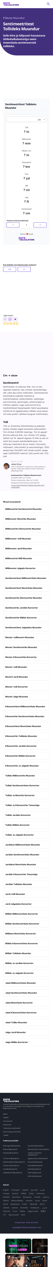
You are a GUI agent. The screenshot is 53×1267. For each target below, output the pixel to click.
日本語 (23, 1193)
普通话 (43, 1211)
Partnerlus (7, 1125)
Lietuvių (46, 1197)
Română (6, 1197)
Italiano (6, 1201)
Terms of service (32, 1222)
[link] (9, 1257)
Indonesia (41, 1193)
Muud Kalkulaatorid (35, 1162)
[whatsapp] (10, 319)
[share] (44, 1256)
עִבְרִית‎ (15, 1211)
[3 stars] (10, 323)
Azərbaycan (34, 1208)
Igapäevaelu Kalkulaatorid (37, 1158)
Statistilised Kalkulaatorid (12, 1173)
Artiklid (5, 1117)
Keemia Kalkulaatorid (36, 1146)
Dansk (5, 1204)
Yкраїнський (13, 1215)
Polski (24, 1204)
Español (25, 1190)
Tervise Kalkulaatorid (11, 1158)
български (27, 1197)
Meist (5, 1114)
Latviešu (6, 1208)
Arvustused (7, 1121)
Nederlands (15, 1204)
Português (15, 1190)
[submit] (48, 3)
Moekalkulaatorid (34, 1169)
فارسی (44, 1208)
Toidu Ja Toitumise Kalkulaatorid (35, 1154)
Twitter (6, 1135)
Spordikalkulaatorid (35, 1165)
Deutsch (15, 1193)
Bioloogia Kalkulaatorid (11, 1146)
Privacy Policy (20, 1222)
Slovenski (24, 1208)
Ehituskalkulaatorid (10, 1149)
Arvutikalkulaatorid (10, 1169)
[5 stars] (17, 323)
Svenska (29, 1201)
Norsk (44, 1201)
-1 (13, 225)
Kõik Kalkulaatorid (35, 1176)
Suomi (37, 1201)
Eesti (23, 1215)
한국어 (42, 1204)
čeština (22, 1211)
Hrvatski (37, 1197)
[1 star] (4, 323)
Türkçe (31, 1193)
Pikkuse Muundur (14, 18)
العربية (42, 1190)
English (6, 1190)
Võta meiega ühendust (12, 1132)
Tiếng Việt (33, 1204)
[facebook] (5, 319)
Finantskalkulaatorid (10, 1153)
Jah (9, 269)
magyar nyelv (33, 1211)
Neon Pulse (18, 1257)
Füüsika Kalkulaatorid (11, 1165)
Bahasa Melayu (17, 1201)
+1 (40, 225)
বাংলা (4, 1215)
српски (15, 1208)
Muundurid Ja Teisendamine (38, 1149)
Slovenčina (16, 1197)
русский (34, 1190)
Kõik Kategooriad (34, 1173)
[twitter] (15, 319)
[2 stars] (7, 323)
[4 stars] (13, 323)
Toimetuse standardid (11, 1128)
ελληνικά (6, 1211)
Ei (24, 269)
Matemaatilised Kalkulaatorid (14, 1162)
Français (6, 1193)
